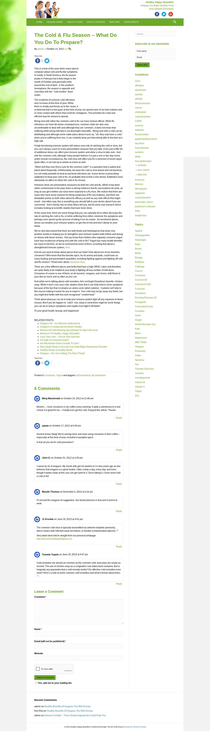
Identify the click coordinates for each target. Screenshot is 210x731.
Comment (40, 597)
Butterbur (139, 262)
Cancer (138, 271)
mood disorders (143, 197)
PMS (137, 211)
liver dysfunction (143, 161)
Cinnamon (49, 375)
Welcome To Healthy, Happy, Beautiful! (59, 333)
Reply (119, 418)
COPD (138, 121)
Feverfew (139, 311)
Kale (137, 329)
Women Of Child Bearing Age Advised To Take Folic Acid (69, 330)
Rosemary (140, 351)
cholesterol (140, 112)
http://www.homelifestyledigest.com (54, 539)
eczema (139, 125)
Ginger (138, 320)
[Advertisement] (102, 86)
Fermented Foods (144, 306)
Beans (138, 248)
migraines (140, 193)
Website (38, 653)
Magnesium (141, 338)
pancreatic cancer (144, 202)
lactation (139, 152)
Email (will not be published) (50, 641)
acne (137, 81)
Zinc (137, 395)
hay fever (139, 143)
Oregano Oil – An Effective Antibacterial (60, 323)
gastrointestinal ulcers (146, 139)
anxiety (138, 94)
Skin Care (114, 22)
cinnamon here (77, 262)
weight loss (140, 215)
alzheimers (140, 90)
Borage (138, 257)
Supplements (131, 22)
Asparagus (140, 240)
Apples (138, 231)
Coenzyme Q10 (143, 284)
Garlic (138, 315)
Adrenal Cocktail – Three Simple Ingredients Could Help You (75, 715)
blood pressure (142, 103)
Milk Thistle (141, 342)
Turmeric (139, 373)
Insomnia (139, 180)
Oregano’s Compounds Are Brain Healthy (61, 327)
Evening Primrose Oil (146, 297)
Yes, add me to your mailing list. (55, 683)
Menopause (141, 189)
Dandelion (140, 293)
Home (39, 22)
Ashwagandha (142, 235)
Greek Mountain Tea (145, 324)
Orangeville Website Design (134, 727)
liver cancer (143, 170)
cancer (138, 107)
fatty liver (142, 174)
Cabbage (139, 266)
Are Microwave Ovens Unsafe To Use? (59, 343)
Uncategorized (142, 377)
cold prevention (83, 375)
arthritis (138, 99)
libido (138, 156)
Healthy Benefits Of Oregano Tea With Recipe (67, 706)
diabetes (139, 130)
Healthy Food (74, 22)
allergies (139, 85)
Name (38, 629)
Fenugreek (140, 302)
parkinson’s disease (145, 206)
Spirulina (139, 360)
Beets (138, 253)
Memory (139, 184)
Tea (137, 364)
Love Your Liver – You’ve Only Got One (60, 337)
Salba (138, 355)
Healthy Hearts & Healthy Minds (56, 350)
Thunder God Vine (144, 369)
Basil (137, 244)
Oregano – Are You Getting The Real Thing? (62, 353)
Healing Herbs (55, 22)
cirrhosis (142, 165)
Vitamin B (140, 382)
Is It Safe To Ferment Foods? (54, 340)
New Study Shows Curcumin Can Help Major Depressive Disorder (73, 347)
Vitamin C (140, 386)
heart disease (142, 148)
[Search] (174, 21)
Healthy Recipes (96, 22)
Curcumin (140, 289)
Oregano (139, 346)
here (67, 247)
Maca (138, 333)
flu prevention (99, 375)
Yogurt (59, 375)
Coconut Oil (141, 280)
